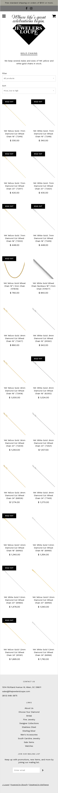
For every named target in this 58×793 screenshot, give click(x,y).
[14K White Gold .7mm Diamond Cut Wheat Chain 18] (43, 219)
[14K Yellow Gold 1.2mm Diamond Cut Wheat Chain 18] (14, 528)
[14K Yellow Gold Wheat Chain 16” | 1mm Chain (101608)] (14, 269)
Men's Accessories (29, 735)
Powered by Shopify (19, 785)
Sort (4, 86)
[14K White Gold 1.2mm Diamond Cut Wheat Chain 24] (43, 633)
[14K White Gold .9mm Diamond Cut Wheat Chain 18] (43, 371)
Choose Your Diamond (29, 712)
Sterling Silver (29, 731)
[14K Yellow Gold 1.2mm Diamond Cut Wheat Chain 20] (43, 580)
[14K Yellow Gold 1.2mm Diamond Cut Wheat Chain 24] (14, 633)
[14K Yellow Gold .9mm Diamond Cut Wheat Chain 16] (14, 319)
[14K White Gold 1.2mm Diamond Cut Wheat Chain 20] (14, 580)
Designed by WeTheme (39, 785)
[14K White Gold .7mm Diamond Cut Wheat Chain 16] (43, 114)
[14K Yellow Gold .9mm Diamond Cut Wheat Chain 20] (14, 423)
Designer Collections (29, 723)
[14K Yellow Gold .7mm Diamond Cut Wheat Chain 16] (14, 114)
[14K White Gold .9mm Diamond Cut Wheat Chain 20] (43, 423)
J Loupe (5, 785)
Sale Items (29, 742)
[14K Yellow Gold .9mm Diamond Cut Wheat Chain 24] (14, 476)
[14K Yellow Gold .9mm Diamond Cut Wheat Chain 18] (14, 371)
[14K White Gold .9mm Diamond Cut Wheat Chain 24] (43, 476)
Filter (4, 73)
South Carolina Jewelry (29, 738)
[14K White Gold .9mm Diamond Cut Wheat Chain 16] (43, 319)
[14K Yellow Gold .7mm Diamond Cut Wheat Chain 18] (14, 219)
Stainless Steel (29, 727)
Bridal (29, 716)
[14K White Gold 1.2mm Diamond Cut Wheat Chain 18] (43, 528)
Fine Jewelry (29, 719)
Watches (29, 746)
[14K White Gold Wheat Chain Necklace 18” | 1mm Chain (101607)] (43, 269)
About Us (29, 708)
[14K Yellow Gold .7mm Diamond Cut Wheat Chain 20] (14, 166)
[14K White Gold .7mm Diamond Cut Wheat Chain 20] (43, 166)
